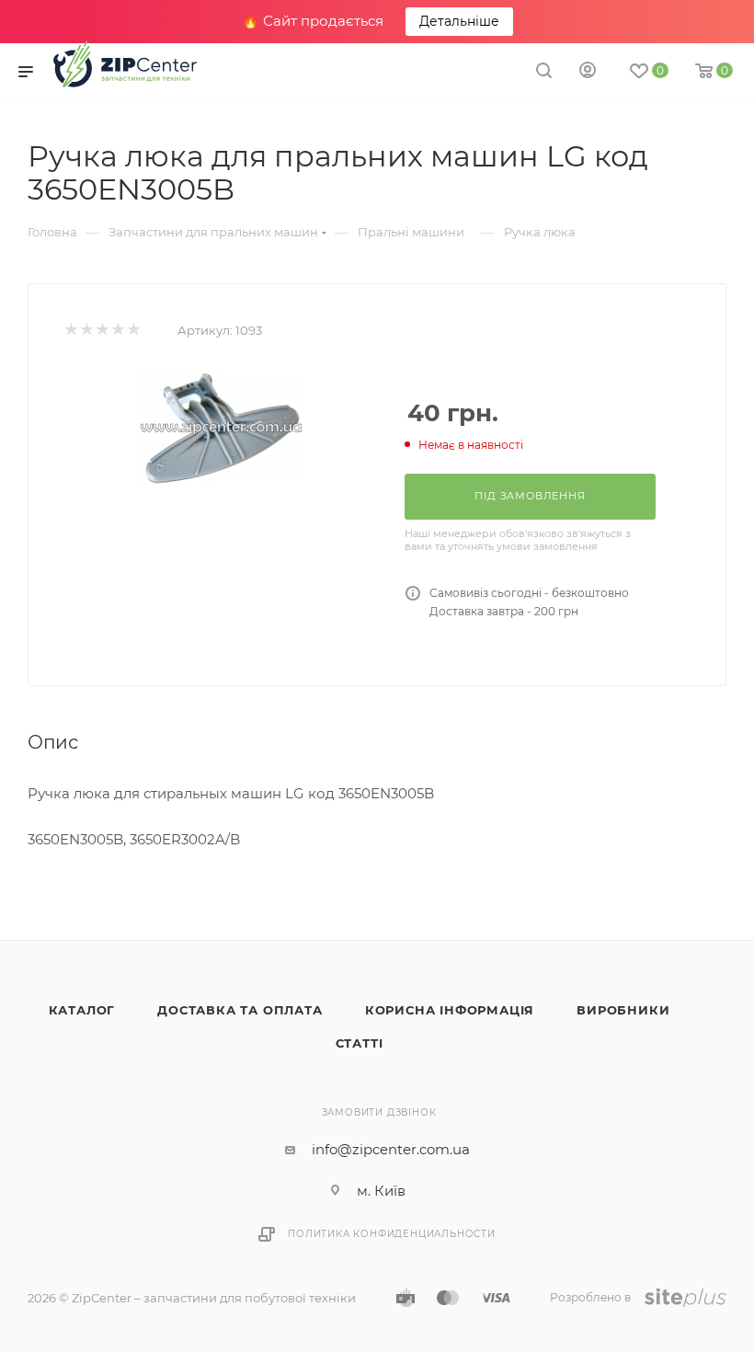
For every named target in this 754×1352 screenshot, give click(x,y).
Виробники (623, 1010)
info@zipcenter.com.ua (391, 1149)
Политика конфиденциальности (392, 1234)
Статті (359, 1043)
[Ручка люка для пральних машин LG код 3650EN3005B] (220, 427)
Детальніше (459, 21)
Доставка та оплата (239, 1010)
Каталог (82, 1010)
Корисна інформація (449, 1010)
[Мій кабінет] (587, 72)
